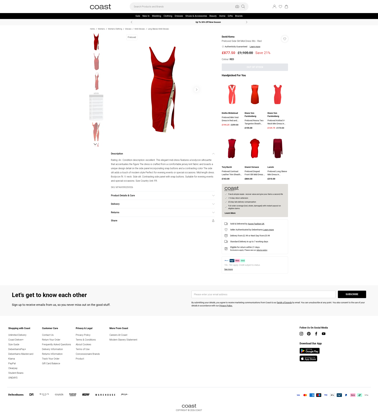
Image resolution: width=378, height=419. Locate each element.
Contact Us (48, 334)
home (92, 29)
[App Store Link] (310, 354)
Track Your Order (50, 358)
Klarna (11, 358)
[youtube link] (323, 333)
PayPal (12, 363)
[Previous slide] (131, 22)
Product (80, 358)
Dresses (128, 29)
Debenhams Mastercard (20, 353)
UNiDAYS (13, 377)
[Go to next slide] (196, 89)
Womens (101, 29)
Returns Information (52, 353)
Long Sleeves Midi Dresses (158, 29)
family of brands (284, 302)
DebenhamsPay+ (17, 349)
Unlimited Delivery (17, 334)
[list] (163, 90)
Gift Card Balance (51, 363)
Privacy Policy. (226, 305)
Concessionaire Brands (88, 353)
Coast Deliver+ (15, 339)
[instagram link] (301, 333)
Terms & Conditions (86, 339)
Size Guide (13, 344)
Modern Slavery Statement (123, 339)
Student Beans (15, 372)
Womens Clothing (115, 29)
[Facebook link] (316, 333)
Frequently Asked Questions (56, 344)
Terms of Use (83, 349)
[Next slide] (246, 22)
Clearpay (13, 368)
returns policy (262, 250)
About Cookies (83, 344)
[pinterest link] (309, 333)
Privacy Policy (83, 334)
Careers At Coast (118, 334)
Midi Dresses (140, 29)
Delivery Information (52, 349)
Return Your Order (51, 339)
